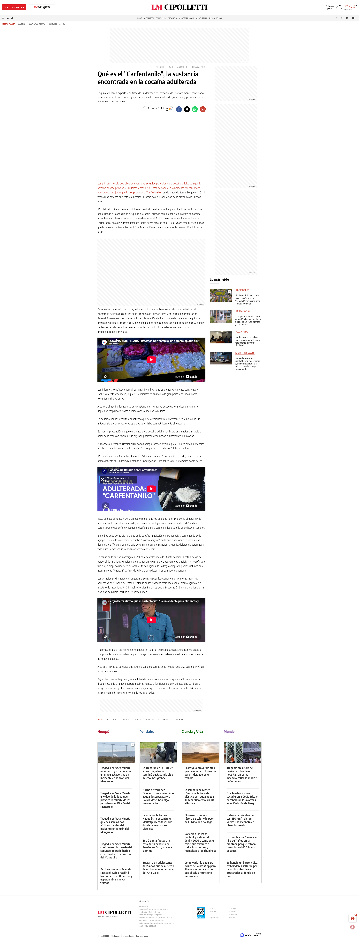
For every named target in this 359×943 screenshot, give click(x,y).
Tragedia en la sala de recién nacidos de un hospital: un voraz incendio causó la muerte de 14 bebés (242, 774)
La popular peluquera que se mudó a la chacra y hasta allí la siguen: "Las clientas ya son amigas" (248, 320)
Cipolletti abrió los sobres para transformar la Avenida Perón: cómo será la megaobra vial (247, 299)
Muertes (150, 719)
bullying (21, 24)
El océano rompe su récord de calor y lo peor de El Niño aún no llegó (199, 818)
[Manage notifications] (352, 927)
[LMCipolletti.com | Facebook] (337, 18)
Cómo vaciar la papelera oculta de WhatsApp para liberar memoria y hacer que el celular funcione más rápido (200, 869)
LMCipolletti (161, 67)
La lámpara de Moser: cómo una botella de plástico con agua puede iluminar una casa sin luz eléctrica (199, 796)
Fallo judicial (241, 332)
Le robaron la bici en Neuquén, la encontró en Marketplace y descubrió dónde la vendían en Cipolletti (157, 821)
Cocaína (179, 719)
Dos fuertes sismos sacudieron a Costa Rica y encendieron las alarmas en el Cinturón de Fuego (242, 798)
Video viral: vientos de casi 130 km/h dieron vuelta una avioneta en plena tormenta (240, 820)
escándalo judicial (37, 24)
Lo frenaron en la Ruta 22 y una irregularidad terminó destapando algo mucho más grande (157, 773)
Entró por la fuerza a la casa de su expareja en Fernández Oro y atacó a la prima (157, 845)
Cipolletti (149, 18)
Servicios (232, 917)
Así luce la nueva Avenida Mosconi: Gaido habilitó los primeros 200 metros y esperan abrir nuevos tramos (116, 875)
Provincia (172, 18)
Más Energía (201, 18)
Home (139, 18)
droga (126, 719)
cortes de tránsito (57, 24)
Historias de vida (242, 311)
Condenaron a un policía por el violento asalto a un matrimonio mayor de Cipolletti (247, 341)
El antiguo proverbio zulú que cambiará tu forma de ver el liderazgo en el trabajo (200, 773)
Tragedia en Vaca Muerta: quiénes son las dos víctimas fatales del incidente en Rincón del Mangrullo (115, 825)
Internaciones (164, 719)
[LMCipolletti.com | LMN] (42, 7)
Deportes (213, 911)
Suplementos (214, 917)
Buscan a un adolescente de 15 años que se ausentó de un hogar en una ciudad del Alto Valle (158, 867)
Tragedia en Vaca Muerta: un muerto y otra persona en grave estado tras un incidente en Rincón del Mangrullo (115, 774)
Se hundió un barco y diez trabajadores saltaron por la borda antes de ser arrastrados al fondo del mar (242, 869)
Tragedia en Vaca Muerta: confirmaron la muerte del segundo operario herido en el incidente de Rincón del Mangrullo (116, 850)
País (99, 66)
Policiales (160, 18)
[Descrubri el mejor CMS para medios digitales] (251, 937)
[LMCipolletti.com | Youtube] (353, 18)
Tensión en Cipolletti (245, 353)
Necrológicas (215, 18)
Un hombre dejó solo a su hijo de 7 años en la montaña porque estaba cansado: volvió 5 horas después (242, 843)
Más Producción (186, 18)
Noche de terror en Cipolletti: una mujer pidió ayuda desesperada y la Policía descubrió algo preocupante (247, 363)
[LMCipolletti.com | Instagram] (347, 18)
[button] (3, 18)
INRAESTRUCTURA (242, 290)
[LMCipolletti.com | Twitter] (342, 18)
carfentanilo (176, 67)
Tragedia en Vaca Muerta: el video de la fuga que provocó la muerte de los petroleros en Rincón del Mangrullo (115, 799)
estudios (137, 719)
